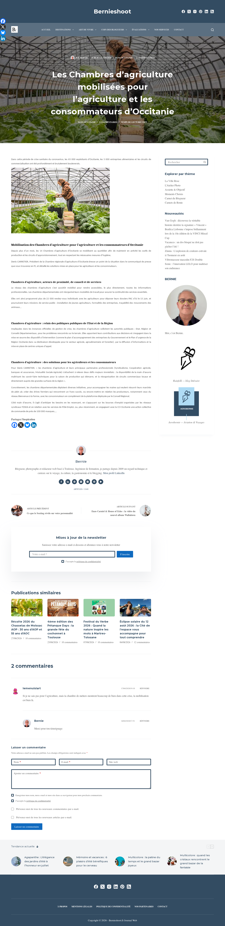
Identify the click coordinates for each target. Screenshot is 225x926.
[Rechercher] (212, 29)
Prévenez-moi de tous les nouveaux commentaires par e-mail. (47, 808)
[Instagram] (195, 11)
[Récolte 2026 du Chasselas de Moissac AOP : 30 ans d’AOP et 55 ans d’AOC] (26, 607)
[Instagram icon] (87, 481)
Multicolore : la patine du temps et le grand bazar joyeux (144, 861)
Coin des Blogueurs (112, 29)
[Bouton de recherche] (204, 162)
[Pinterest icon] (94, 481)
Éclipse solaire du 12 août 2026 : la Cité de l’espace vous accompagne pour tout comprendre (135, 629)
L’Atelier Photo (173, 185)
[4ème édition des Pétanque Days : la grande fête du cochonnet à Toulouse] (63, 607)
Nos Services (161, 29)
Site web (113, 762)
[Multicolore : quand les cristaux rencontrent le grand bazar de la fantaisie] (172, 861)
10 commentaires (33, 638)
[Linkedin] (34, 425)
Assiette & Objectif (175, 189)
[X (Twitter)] (189, 11)
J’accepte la (83, 561)
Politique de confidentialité (113, 906)
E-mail (65, 762)
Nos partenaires (144, 906)
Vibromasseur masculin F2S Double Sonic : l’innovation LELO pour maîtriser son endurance (186, 264)
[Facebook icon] (61, 481)
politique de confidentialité (88, 561)
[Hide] (1, 44)
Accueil (46, 29)
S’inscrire (125, 554)
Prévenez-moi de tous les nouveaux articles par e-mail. (44, 817)
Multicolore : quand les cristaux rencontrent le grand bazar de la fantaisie (195, 861)
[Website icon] (74, 481)
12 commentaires (142, 642)
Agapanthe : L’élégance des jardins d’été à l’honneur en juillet (39, 861)
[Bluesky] (27, 425)
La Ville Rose (172, 181)
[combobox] (184, 162)
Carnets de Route (174, 202)
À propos (62, 906)
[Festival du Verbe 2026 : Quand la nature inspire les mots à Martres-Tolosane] (99, 607)
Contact (179, 29)
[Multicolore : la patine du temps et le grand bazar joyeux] (120, 861)
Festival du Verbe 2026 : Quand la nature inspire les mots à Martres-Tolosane (96, 629)
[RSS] (212, 11)
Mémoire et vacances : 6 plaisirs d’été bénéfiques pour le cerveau (92, 861)
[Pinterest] (200, 11)
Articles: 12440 (81, 489)
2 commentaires (145, 57)
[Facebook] (183, 11)
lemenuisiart (32, 688)
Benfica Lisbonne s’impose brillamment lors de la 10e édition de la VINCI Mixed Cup (186, 233)
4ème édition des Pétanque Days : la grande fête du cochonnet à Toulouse (60, 629)
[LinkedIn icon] (67, 481)
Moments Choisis (174, 194)
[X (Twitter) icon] (81, 481)
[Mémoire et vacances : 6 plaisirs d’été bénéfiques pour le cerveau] (68, 861)
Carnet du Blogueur (175, 198)
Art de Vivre (86, 29)
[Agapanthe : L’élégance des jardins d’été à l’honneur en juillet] (16, 861)
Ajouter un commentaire (27, 773)
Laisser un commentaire (26, 826)
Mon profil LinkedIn (114, 473)
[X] (21, 425)
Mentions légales (81, 906)
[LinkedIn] (206, 11)
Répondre (144, 688)
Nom (17, 762)
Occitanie (127, 57)
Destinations (63, 29)
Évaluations (139, 29)
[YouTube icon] (100, 481)
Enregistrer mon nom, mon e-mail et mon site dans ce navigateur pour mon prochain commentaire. (58, 795)
